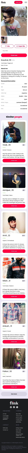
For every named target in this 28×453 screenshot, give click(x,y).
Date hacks (18, 430)
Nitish (5, 280)
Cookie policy (19, 420)
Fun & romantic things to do (19, 434)
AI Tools (4, 414)
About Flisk (18, 414)
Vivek (5, 145)
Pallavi (6, 371)
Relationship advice (20, 437)
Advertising (18, 422)
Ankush (6, 326)
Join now (18, 2)
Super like (21, 46)
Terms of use (19, 416)
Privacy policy (19, 418)
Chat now (14, 55)
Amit (5, 235)
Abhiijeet (7, 190)
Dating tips (18, 432)
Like (8, 46)
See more (14, 394)
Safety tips (5, 428)
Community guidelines (5, 418)
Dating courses (19, 428)
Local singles (6, 416)
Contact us (5, 430)
